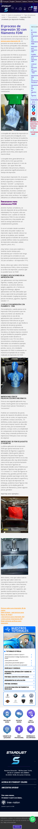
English (12, 1)
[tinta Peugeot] (23, 701)
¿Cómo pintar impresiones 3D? (12, 619)
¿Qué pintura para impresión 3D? (12, 617)
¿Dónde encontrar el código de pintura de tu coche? (16, 657)
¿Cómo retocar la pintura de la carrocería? (16, 665)
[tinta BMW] (15, 696)
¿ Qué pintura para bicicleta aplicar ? (14, 662)
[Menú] (35, 8)
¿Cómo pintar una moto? (11, 660)
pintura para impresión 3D (10, 41)
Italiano (24, 1)
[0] (29, 8)
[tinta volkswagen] (31, 696)
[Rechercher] (12, 8)
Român (30, 1)
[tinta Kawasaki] (31, 701)
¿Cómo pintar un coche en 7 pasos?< (15, 654)
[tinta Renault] (8, 696)
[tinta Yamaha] (23, 696)
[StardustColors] (6, 8)
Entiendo (17, 827)
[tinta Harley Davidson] (8, 701)
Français (6, 1)
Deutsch (18, 1)
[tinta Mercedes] (15, 701)
